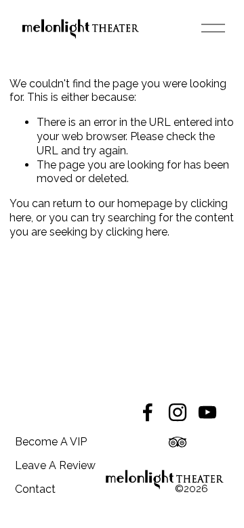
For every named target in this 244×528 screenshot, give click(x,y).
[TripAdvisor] (177, 442)
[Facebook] (147, 412)
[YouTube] (207, 412)
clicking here (136, 231)
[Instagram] (177, 412)
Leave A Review (55, 465)
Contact (35, 489)
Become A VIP (51, 441)
